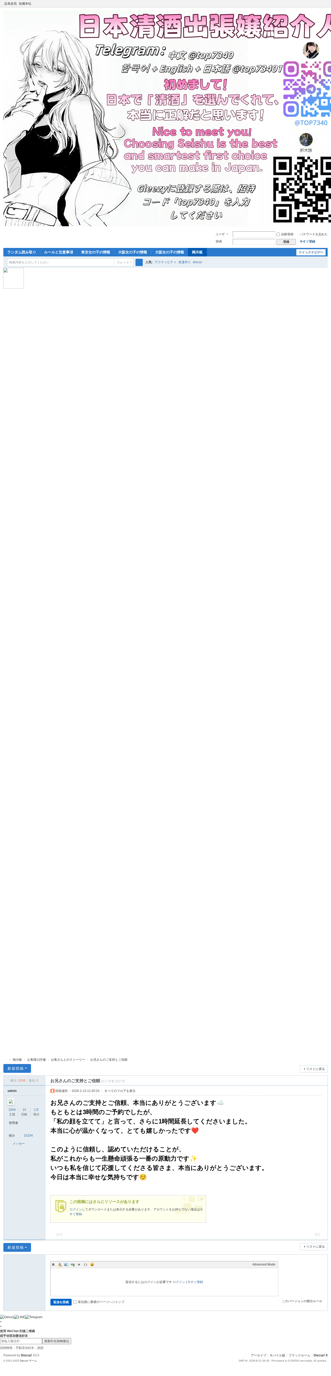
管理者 (13, 1123)
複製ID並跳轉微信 (56, 1341)
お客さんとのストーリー (68, 1059)
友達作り (184, 262)
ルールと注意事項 (58, 252)
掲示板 (197, 252)
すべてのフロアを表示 (120, 1091)
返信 (59, 1234)
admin (12, 1091)
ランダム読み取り (21, 252)
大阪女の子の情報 (132, 252)
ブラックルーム (299, 1355)
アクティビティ (165, 262)
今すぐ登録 (307, 241)
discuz (197, 262)
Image (66, 1264)
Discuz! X (321, 1355)
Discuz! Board (5, 1060)
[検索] (139, 262)
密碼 (219, 241)
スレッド (123, 262)
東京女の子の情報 (95, 252)
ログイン (76, 1209)
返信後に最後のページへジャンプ (101, 1302)
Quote (79, 1264)
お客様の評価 (36, 1059)
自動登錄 (287, 234)
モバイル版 (277, 1355)
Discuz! (26, 1355)
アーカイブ (258, 1355)
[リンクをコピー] (112, 1081)
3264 (12, 1110)
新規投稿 (15, 1068)
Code (85, 1264)
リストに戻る (315, 1069)
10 (24, 1110)
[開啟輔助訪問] (320, 3)
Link (72, 1264)
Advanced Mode (263, 1264)
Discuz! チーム (28, 1360)
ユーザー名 (220, 234)
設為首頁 (10, 3)
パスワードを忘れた (314, 234)
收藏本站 (25, 3)
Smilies (92, 1264)
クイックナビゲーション (311, 253)
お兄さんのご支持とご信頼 (108, 1059)
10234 (28, 1135)
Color (59, 1264)
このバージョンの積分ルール (302, 1301)
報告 (317, 1234)
